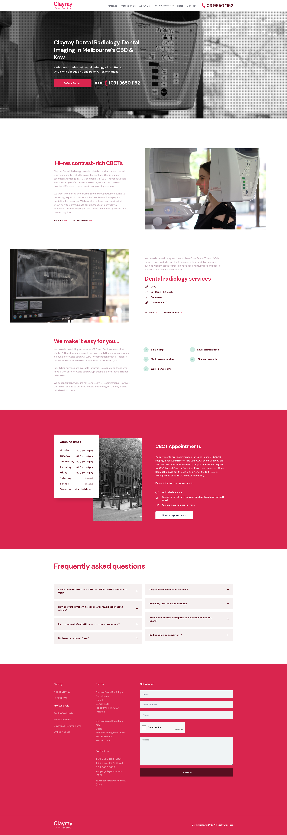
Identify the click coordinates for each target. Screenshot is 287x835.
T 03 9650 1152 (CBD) (109, 758)
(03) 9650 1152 (124, 83)
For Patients (60, 697)
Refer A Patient (62, 719)
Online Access (62, 731)
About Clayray (62, 691)
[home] (80, 5)
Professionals (128, 5)
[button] (163, 5)
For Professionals (63, 713)
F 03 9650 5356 (105, 767)
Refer (180, 5)
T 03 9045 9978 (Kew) (109, 763)
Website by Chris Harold (224, 825)
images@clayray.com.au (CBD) (109, 773)
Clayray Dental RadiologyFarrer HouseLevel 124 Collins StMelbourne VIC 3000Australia (109, 702)
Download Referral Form (67, 725)
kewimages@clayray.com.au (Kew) (111, 782)
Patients (112, 5)
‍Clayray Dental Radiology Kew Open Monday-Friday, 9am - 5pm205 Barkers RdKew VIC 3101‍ (110, 730)
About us (144, 5)
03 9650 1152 (220, 5)
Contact (191, 5)
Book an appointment (174, 515)
